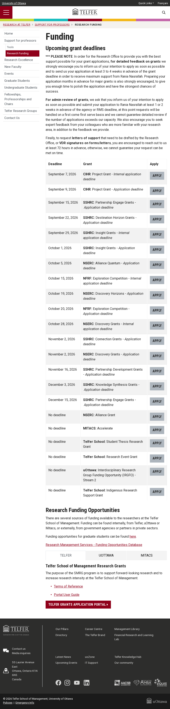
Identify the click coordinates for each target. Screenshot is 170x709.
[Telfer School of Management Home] (85, 12)
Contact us (19, 648)
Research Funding (18, 53)
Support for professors (20, 40)
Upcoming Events (66, 662)
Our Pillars (62, 629)
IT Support (91, 662)
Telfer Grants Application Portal (77, 604)
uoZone (90, 656)
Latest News (63, 656)
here (133, 536)
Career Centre (93, 629)
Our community (123, 662)
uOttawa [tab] (106, 555)
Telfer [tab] (66, 555)
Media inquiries (21, 653)
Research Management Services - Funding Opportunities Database (94, 545)
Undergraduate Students (20, 87)
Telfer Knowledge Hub (127, 656)
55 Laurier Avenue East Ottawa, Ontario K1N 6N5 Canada (25, 671)
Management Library (127, 629)
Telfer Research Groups (20, 111)
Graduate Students (17, 81)
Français (163, 3)
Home (8, 33)
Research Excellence (18, 60)
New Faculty (12, 67)
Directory (61, 635)
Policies (7, 702)
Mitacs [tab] (147, 555)
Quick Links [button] (145, 3)
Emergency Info (25, 702)
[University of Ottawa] (157, 700)
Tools (10, 47)
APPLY (157, 176)
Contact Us (12, 118)
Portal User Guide (66, 595)
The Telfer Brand (95, 635)
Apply (157, 417)
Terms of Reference (68, 586)
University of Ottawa (14, 3)
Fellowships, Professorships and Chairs (18, 99)
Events (9, 73)
